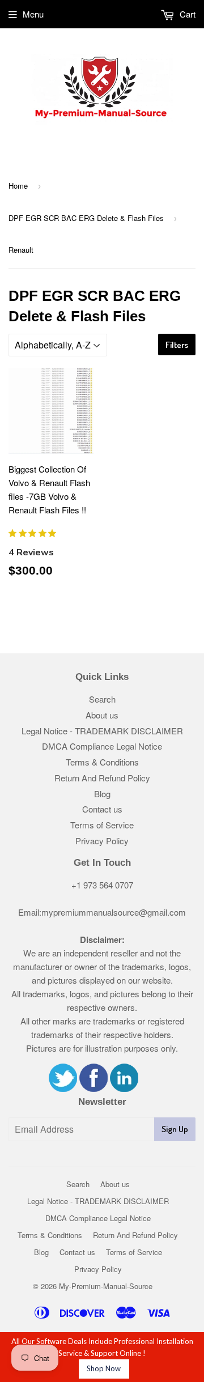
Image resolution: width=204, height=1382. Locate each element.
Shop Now (104, 1368)
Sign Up (175, 1129)
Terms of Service (102, 825)
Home (18, 185)
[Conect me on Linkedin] (124, 1088)
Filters (176, 344)
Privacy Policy (102, 841)
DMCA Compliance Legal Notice (102, 746)
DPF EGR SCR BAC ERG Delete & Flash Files (86, 217)
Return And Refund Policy (102, 778)
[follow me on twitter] (63, 1088)
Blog (102, 794)
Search (102, 699)
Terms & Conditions (102, 762)
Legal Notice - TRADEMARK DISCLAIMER (102, 731)
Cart (186, 14)
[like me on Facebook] (93, 1088)
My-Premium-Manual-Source (105, 1286)
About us (102, 715)
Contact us (102, 809)
